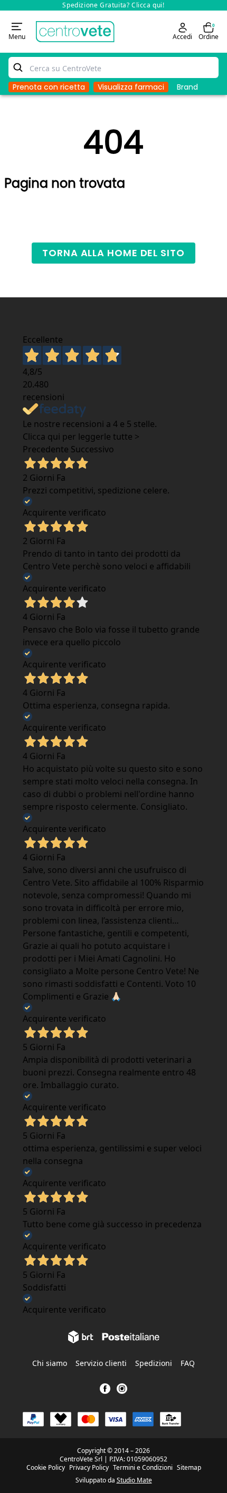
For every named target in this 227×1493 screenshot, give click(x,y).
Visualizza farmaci (131, 87)
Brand (187, 87)
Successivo (92, 449)
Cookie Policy (45, 1467)
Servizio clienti (101, 1363)
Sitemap (189, 1467)
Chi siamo (49, 1363)
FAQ (188, 1363)
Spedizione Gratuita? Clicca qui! (113, 5)
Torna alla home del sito (113, 252)
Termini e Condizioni (143, 1467)
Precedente (46, 449)
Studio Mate (134, 1480)
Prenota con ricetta (49, 87)
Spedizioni (153, 1363)
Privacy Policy (89, 1467)
